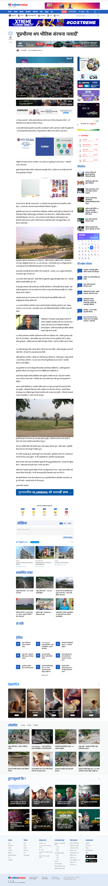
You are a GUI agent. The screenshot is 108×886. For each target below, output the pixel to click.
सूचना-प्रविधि (26, 855)
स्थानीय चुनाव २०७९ (74, 853)
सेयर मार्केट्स (73, 12)
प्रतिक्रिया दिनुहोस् (68, 537)
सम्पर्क (87, 853)
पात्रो (65, 12)
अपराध (22, 15)
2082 (57, 851)
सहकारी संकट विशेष (74, 843)
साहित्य (9, 848)
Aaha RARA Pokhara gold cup (45, 852)
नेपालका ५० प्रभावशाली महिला (60, 844)
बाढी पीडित (43, 15)
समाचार (15, 12)
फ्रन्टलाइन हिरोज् (58, 864)
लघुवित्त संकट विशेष (74, 845)
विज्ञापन (87, 848)
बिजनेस (21, 12)
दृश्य (51, 15)
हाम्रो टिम (87, 843)
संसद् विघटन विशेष (74, 848)
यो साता (29, 725)
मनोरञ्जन (35, 12)
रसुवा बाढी (14, 15)
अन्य (52, 12)
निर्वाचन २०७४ (73, 850)
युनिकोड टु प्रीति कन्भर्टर (60, 868)
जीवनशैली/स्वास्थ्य (12, 855)
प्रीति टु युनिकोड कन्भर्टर (60, 866)
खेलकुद (46, 12)
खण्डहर (57, 15)
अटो (24, 853)
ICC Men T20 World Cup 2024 (45, 846)
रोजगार (25, 848)
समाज (9, 843)
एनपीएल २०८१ (42, 843)
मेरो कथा (56, 861)
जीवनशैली (28, 12)
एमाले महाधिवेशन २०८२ (75, 860)
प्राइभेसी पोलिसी (89, 850)
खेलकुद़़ (10, 853)
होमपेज (10, 12)
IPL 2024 (41, 849)
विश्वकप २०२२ (73, 862)
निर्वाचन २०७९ (73, 855)
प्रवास (9, 858)
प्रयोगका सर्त (88, 845)
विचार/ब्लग (10, 845)
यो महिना (36, 725)
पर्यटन (25, 845)
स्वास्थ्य (82, 12)
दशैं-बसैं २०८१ (73, 865)
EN (87, 12)
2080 (57, 847)
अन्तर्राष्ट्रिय (10, 860)
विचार (41, 12)
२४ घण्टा (23, 725)
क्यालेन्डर (82, 235)
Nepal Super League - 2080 (44, 856)
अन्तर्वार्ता (10, 850)
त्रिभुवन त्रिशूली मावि (32, 15)
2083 (57, 859)
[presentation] (69, 542)
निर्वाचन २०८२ (73, 858)
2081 (57, 849)
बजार (25, 843)
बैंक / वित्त (26, 850)
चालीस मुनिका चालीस (59, 853)
